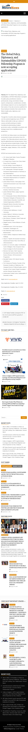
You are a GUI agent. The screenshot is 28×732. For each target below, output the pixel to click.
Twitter (14, 300)
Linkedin (14, 303)
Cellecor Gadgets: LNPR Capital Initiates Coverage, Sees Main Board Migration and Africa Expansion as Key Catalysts (13, 377)
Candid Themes (20, 728)
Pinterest (5, 303)
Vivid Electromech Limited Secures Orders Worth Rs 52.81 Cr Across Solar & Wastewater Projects (14, 351)
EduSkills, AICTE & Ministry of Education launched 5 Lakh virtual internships (13, 485)
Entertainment (5, 503)
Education (4, 481)
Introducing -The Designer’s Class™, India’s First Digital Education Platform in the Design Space (13, 496)
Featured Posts (6, 516)
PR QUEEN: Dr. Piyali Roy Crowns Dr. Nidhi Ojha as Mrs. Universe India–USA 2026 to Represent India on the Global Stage (14, 712)
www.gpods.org (13, 279)
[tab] (6, 466)
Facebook (5, 300)
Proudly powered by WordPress (11, 726)
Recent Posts (17, 466)
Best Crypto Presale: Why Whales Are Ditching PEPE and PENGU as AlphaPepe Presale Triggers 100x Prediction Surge (13, 403)
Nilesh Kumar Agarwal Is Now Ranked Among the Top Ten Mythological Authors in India (13, 474)
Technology (12, 604)
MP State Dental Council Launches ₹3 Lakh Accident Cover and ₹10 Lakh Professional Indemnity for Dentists (14, 449)
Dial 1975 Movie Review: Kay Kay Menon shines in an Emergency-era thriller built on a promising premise (17, 580)
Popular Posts (6, 466)
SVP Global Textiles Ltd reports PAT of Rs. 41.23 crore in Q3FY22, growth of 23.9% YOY (14, 315)
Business (4, 51)
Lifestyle (3, 470)
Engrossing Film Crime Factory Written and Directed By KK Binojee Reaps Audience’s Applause (12, 508)
